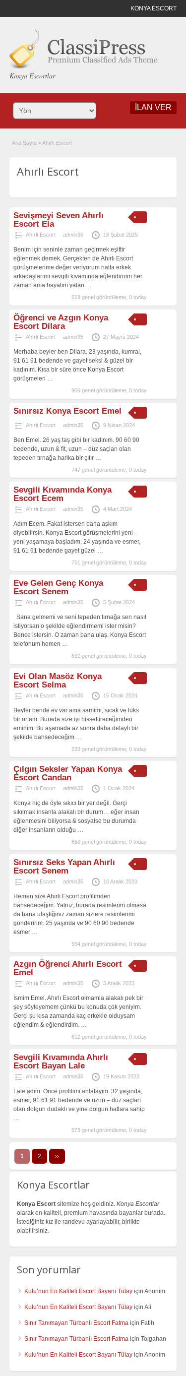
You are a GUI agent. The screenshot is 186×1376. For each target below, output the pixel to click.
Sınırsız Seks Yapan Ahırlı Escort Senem (64, 867)
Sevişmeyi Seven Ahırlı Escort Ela (58, 220)
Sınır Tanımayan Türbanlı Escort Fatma (76, 1322)
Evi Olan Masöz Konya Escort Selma (57, 680)
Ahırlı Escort (41, 235)
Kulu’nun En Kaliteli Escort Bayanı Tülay (78, 1291)
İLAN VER (153, 107)
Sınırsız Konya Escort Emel (67, 411)
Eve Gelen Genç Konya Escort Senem (58, 587)
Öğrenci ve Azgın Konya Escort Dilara (60, 322)
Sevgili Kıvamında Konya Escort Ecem (62, 494)
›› (57, 1156)
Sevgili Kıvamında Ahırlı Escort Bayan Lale (60, 1061)
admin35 (73, 235)
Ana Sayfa (24, 143)
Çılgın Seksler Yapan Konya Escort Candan (67, 773)
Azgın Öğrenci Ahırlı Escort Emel (67, 968)
